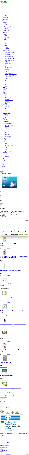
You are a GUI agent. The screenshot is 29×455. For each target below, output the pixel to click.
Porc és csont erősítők (5, 90)
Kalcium (4, 87)
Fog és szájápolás (5, 152)
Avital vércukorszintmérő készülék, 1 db (8, 243)
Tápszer (4, 161)
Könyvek (4, 160)
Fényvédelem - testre (7, 62)
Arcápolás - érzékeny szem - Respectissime (10, 51)
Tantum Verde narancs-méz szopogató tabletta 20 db (10, 388)
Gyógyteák (6, 159)
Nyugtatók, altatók (5, 121)
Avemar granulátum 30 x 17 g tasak (7, 283)
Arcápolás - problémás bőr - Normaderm (9, 75)
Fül (5, 140)
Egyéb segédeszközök (7, 102)
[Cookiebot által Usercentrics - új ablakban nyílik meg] (25, 220)
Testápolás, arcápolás (7, 49)
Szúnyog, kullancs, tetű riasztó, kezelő (9, 125)
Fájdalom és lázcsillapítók (6, 30)
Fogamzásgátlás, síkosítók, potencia (9, 144)
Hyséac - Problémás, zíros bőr (8, 67)
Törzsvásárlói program (4, 438)
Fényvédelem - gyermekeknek (8, 63)
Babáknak (4, 34)
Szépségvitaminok (7, 105)
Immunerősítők (5, 93)
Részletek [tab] (14, 222)
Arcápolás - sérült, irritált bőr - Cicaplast (9, 58)
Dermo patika (3, 41)
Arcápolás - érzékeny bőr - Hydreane (9, 52)
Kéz (5, 109)
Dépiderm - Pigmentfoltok (8, 66)
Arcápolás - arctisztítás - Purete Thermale (10, 72)
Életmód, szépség (4, 94)
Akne (5, 42)
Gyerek (6, 85)
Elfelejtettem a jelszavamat (3, 450)
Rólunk (3, 4)
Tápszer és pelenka (5, 19)
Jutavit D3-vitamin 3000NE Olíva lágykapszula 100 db (10, 336)
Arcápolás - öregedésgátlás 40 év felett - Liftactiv (11, 74)
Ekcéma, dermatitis (7, 106)
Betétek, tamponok (7, 142)
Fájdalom (3, 20)
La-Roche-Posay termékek (6, 50)
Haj (5, 108)
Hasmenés (6, 133)
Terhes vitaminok (7, 40)
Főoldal (3, 165)
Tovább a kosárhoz (8, 454)
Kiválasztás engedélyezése (14, 234)
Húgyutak (4, 141)
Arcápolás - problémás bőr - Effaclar (9, 54)
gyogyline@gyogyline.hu (7, 442)
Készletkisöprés (5, 15)
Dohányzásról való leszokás (6, 112)
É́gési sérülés (6, 122)
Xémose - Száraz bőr (7, 69)
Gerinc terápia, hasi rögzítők (8, 97)
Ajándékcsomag (7, 71)
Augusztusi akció (5, 14)
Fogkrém (6, 153)
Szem (5, 139)
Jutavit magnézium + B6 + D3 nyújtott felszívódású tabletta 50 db (13, 324)
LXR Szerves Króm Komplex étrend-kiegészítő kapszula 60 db (12, 310)
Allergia (4, 130)
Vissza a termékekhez (3, 454)
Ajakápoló (6, 107)
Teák (5, 117)
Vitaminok (4, 33)
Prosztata (6, 147)
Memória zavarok (5, 120)
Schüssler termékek (5, 17)
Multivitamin (4, 83)
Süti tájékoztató (3, 436)
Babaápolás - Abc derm (7, 47)
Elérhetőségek (3, 6)
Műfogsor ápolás (7, 156)
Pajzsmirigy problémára (6, 119)
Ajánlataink (3, 164)
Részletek (8, 248)
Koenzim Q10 (5, 88)
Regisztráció (1, 404)
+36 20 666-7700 (6, 441)
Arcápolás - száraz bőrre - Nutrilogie (9, 76)
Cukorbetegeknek (5, 114)
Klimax (6, 143)
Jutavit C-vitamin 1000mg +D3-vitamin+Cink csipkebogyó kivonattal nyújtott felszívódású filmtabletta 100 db (13, 257)
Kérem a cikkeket (2, 398)
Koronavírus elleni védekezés (8, 123)
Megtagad (5, 234)
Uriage (4, 64)
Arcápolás (6, 43)
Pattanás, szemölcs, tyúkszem (8, 128)
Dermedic (4, 81)
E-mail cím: (1, 446)
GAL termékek (5, 86)
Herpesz (6, 127)
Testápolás (6, 46)
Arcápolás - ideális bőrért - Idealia (9, 73)
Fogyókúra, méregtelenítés (6, 113)
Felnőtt (5, 84)
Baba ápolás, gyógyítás (7, 37)
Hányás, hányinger (7, 134)
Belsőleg (6, 131)
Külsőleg (6, 23)
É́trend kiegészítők (7, 116)
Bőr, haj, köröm (5, 104)
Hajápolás (6, 45)
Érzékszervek (5, 138)
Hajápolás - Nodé (7, 48)
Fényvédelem (6, 80)
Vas (3, 91)
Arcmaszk (6, 70)
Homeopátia (3, 25)
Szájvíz (6, 154)
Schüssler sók (6, 28)
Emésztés (4, 132)
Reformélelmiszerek (5, 103)
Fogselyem (6, 155)
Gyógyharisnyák (7, 98)
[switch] (11, 231)
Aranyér (6, 149)
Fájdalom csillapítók (7, 38)
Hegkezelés (6, 129)
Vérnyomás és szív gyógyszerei (8, 151)
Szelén (4, 92)
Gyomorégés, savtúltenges (8, 136)
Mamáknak (4, 39)
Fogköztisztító (6, 157)
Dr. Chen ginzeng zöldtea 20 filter (6, 375)
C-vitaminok (4, 89)
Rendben (24, 234)
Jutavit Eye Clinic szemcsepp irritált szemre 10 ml (10, 349)
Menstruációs (4, 22)
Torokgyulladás (5, 32)
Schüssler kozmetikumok (8, 27)
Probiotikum (6, 135)
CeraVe (4, 82)
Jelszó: (1, 448)
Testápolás (6, 35)
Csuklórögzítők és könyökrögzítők (9, 100)
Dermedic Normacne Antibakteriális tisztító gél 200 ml (10, 270)
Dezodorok (6, 59)
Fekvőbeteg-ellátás (7, 96)
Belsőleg (6, 24)
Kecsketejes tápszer (7, 36)
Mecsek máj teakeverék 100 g (6, 362)
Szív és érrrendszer (5, 148)
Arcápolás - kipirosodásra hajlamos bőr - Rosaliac (11, 53)
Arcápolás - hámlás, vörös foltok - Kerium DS (10, 57)
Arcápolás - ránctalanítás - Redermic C (9, 56)
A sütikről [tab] (24, 222)
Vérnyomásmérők (7, 101)
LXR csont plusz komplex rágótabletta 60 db (9, 297)
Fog (3, 21)
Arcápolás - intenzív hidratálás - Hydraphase (10, 55)
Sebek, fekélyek (7, 126)
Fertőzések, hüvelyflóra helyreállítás (9, 145)
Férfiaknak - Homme (7, 79)
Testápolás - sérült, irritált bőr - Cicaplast (9, 60)
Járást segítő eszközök (7, 99)
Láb (5, 110)
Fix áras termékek (5, 16)
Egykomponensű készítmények (7, 26)
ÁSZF (2, 435)
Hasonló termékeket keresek (7, 197)
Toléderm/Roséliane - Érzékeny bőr (9, 68)
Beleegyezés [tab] (5, 222)
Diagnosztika (4, 95)
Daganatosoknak (5, 118)
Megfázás (3, 29)
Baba (5, 65)
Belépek (1, 403)
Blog (2, 5)
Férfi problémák (5, 146)
